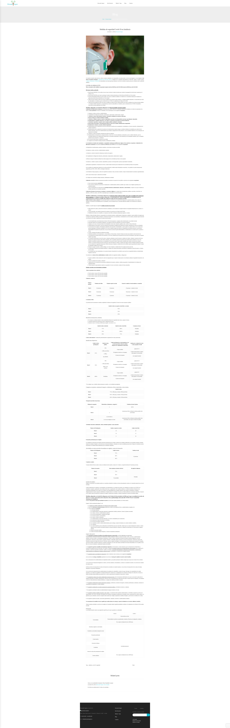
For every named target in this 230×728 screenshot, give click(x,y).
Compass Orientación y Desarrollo (92, 81)
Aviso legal (135, 719)
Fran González (106, 684)
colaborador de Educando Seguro (104, 79)
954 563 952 (84, 716)
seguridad (98, 665)
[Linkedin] (142, 665)
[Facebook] (136, 665)
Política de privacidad (137, 720)
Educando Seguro (108, 19)
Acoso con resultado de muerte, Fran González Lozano (100, 683)
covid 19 (94, 665)
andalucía (90, 665)
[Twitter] (138, 665)
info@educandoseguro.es (87, 719)
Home (103, 19)
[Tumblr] (140, 665)
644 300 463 (89, 716)
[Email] (144, 665)
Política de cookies (136, 722)
